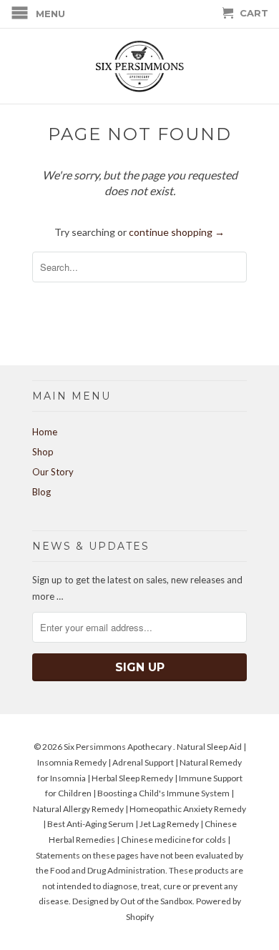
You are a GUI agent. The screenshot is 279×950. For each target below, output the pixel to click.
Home (44, 431)
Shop (43, 451)
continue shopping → (177, 232)
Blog (41, 492)
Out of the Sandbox (156, 901)
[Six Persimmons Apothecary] (139, 66)
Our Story (53, 472)
